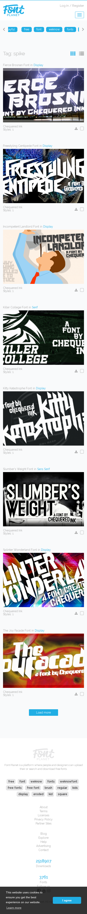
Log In (64, 6)
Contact (43, 850)
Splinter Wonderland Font (20, 549)
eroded (38, 794)
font (22, 781)
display (23, 794)
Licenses (43, 815)
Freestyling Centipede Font (20, 145)
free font (33, 787)
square (62, 794)
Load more (43, 712)
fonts (51, 781)
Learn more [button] (13, 907)
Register (78, 6)
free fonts (15, 787)
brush (48, 787)
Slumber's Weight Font (18, 469)
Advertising (43, 846)
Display (38, 65)
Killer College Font (15, 307)
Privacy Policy (43, 819)
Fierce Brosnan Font (16, 65)
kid (51, 794)
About (44, 807)
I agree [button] (67, 900)
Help (43, 841)
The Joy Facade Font (17, 630)
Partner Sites (44, 823)
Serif (35, 307)
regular (62, 787)
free (11, 781)
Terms (43, 811)
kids (75, 787)
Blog (43, 833)
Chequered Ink (12, 126)
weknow (36, 781)
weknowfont (68, 781)
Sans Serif (43, 469)
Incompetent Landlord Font (21, 226)
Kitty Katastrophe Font (17, 388)
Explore (43, 837)
